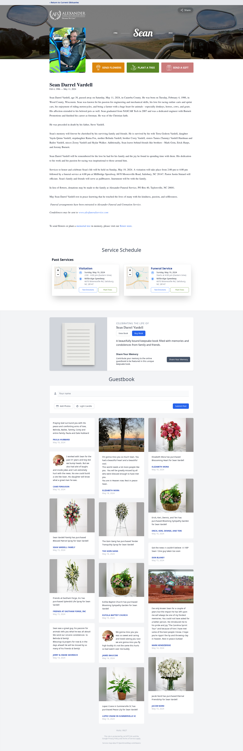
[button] (65, 275)
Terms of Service (129, 738)
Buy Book (138, 333)
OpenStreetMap (124, 743)
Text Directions (88, 290)
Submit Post (180, 406)
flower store (126, 225)
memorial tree (83, 225)
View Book (123, 333)
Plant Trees (107, 290)
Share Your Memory (178, 359)
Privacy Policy (113, 738)
